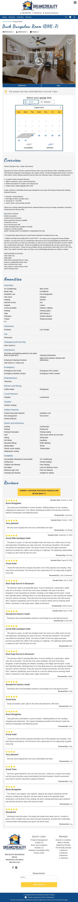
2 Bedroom (63, 853)
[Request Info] (70, 17)
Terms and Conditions (39, 845)
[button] (75, 8)
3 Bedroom (63, 855)
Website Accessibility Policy (39, 850)
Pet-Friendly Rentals (63, 848)
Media (4, 17)
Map (58, 85)
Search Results (7, 21)
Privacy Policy (39, 853)
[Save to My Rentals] (66, 17)
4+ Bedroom (63, 858)
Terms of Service (59, 900)
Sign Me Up (39, 885)
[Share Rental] (74, 17)
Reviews (28, 17)
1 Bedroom (63, 850)
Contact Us (39, 843)
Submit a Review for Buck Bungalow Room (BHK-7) (39, 492)
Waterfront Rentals (63, 845)
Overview (12, 17)
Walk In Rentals (63, 843)
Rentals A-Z (39, 848)
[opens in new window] (13, 867)
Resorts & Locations (63, 840)
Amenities (20, 17)
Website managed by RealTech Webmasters (41, 897)
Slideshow (22, 85)
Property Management (39, 840)
